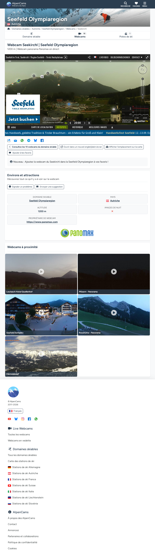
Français (18, 411)
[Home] (8, 29)
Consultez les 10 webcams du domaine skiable (34, 147)
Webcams (71, 29)
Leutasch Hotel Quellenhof (19, 291)
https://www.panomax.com (42, 221)
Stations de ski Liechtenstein (27, 497)
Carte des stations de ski (21, 461)
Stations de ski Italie (23, 491)
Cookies (12, 548)
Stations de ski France (24, 479)
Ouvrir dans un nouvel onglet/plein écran (83, 147)
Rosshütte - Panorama (89, 333)
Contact (12, 524)
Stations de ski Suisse (24, 485)
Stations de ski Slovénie (25, 503)
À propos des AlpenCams (21, 518)
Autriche (36, 29)
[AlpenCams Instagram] (22, 419)
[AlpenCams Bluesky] (16, 419)
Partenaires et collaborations (23, 536)
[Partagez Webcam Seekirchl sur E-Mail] (15, 140)
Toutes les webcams (19, 434)
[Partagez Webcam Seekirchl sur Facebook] (42, 140)
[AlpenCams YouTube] (9, 419)
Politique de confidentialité (22, 542)
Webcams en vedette (19, 440)
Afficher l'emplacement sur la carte (125, 147)
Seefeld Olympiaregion (53, 29)
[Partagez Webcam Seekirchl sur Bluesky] (35, 140)
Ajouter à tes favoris (21, 153)
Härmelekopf (12, 374)
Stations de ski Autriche (25, 473)
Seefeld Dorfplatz (14, 333)
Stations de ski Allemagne (26, 467)
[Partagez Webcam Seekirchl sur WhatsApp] (22, 140)
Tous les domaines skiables (22, 455)
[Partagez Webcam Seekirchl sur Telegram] (28, 140)
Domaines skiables (21, 29)
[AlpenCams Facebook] (29, 419)
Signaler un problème (22, 186)
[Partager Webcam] (8, 140)
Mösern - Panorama (88, 291)
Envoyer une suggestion (51, 186)
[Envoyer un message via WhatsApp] (36, 419)
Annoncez (13, 530)
